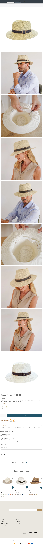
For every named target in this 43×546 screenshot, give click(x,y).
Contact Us (2, 526)
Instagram (2, 506)
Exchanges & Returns (4, 523)
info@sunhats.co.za (5, 530)
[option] (7, 486)
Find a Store (3, 519)
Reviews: (3, 454)
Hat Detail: (3, 425)
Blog (30, 519)
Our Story (31, 517)
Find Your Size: (4, 444)
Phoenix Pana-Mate (19, 490)
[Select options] (13, 487)
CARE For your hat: (5, 451)
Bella (2, 490)
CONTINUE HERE (18, 2)
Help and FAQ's (3, 525)
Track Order (3, 517)
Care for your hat (18, 521)
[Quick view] (13, 479)
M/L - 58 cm (3, 411)
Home (2, 5)
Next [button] (40, 486)
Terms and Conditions (24, 540)
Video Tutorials (17, 523)
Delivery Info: (4, 447)
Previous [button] (2, 486)
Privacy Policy (31, 540)
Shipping (2, 521)
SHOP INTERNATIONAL (11, 2)
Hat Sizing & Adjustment (19, 517)
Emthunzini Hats (6, 462)
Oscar (30, 490)
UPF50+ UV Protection (19, 519)
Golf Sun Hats (6, 5)
